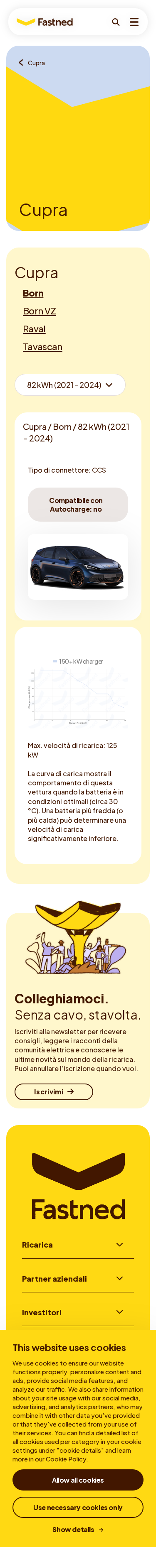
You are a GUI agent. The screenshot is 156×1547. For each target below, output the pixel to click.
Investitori (42, 1312)
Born (33, 293)
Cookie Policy (66, 1459)
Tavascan (42, 346)
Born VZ (39, 310)
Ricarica (37, 1244)
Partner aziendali (54, 1278)
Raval (34, 328)
